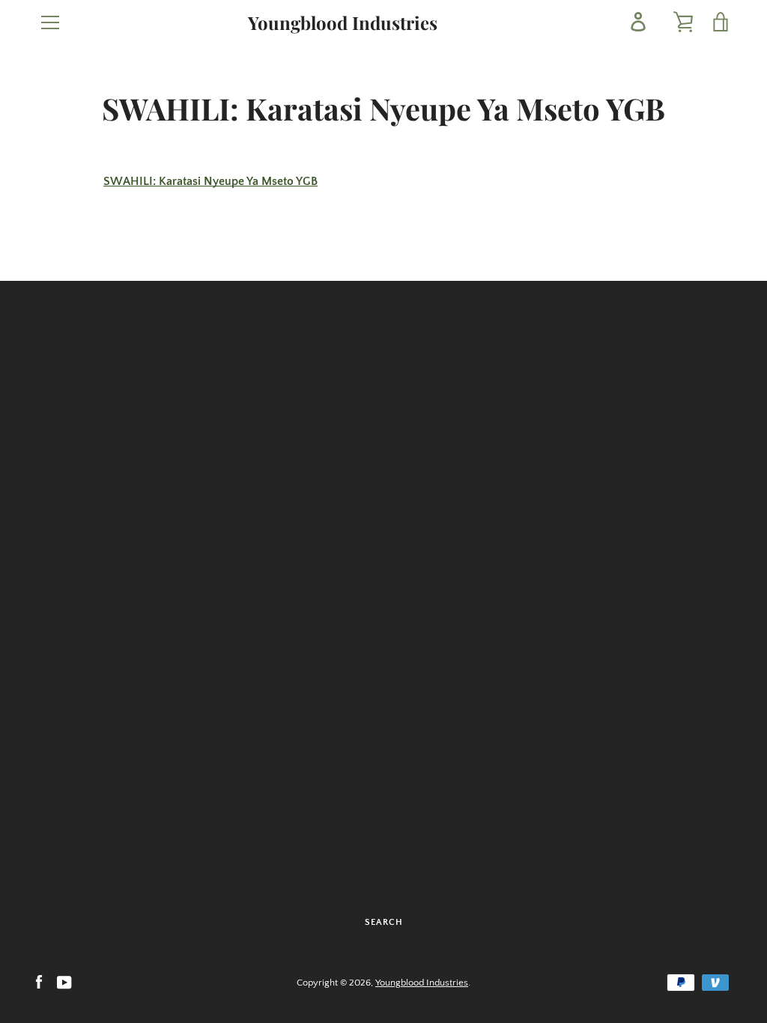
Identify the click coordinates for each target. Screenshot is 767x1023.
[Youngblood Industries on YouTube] (64, 982)
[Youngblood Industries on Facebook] (38, 982)
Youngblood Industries (342, 23)
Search (384, 922)
